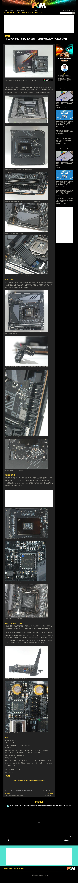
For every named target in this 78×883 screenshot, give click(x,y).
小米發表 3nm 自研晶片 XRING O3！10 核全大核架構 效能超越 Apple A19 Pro (63, 140)
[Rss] (74, 10)
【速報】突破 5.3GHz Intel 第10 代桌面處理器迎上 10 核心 (29, 780)
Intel (9, 790)
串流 (57, 126)
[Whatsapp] (70, 10)
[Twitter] (72, 10)
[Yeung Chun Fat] (64, 68)
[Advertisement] (39, 23)
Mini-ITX (21, 790)
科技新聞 (7, 36)
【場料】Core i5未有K (48, 795)
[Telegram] (35, 80)
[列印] (41, 80)
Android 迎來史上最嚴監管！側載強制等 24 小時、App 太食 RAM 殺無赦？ (64, 104)
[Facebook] (61, 10)
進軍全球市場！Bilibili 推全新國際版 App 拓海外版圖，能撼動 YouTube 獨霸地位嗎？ (64, 123)
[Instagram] (63, 10)
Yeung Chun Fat (12, 80)
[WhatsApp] (33, 80)
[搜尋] (73, 13)
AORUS (17, 790)
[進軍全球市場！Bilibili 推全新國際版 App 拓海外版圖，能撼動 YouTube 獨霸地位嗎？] (64, 115)
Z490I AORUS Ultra (28, 790)
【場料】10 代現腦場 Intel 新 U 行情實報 (14, 795)
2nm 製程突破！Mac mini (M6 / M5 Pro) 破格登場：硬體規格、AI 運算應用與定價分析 (64, 132)
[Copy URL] (38, 80)
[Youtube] (65, 10)
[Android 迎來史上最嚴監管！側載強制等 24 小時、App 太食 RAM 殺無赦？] (64, 96)
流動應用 (58, 195)
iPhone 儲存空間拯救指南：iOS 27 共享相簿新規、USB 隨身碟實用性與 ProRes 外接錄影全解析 (64, 192)
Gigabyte (13, 790)
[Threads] (68, 10)
